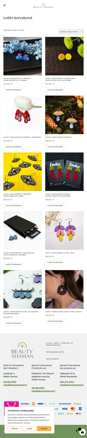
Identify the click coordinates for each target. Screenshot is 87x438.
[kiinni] (51, 410)
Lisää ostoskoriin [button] (13, 90)
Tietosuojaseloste (55, 352)
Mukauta (15, 428)
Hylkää (29, 428)
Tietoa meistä (52, 359)
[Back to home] (43, 5)
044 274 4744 (67, 382)
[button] (4, 5)
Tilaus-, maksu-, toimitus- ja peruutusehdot (59, 344)
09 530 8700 (9, 382)
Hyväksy (44, 428)
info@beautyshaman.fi (15, 385)
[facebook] (77, 432)
